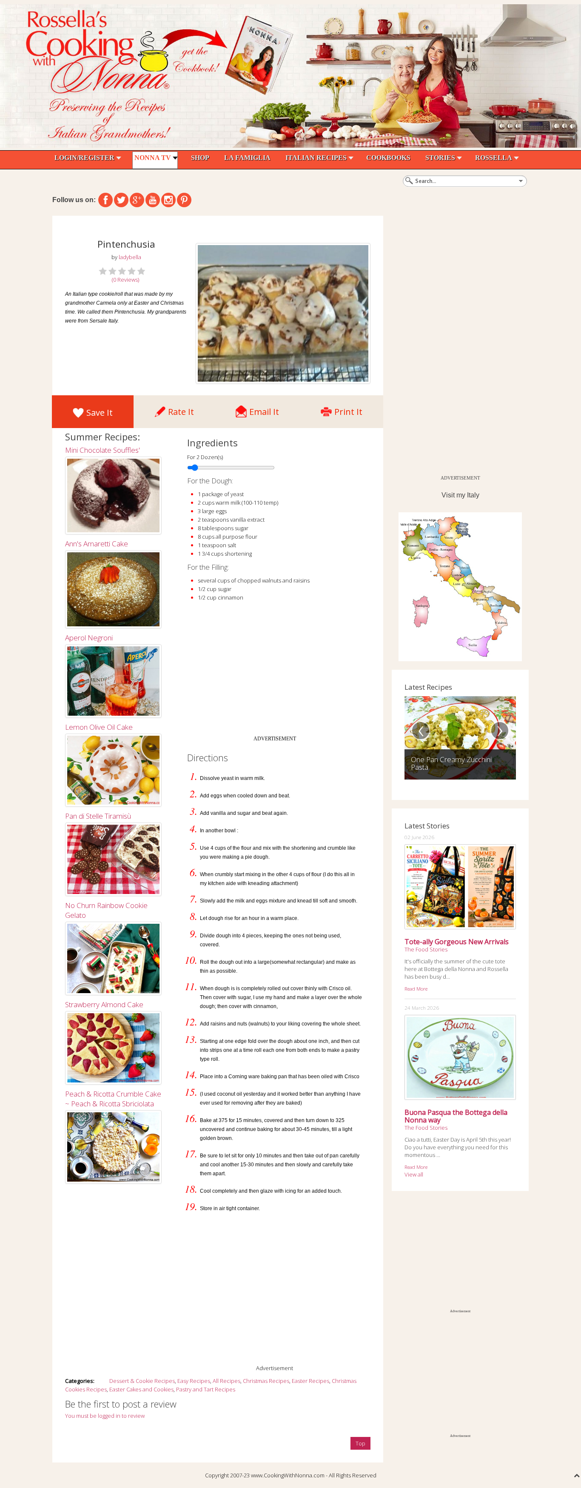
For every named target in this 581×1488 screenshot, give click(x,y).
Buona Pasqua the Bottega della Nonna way (455, 1116)
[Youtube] (153, 200)
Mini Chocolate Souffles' (102, 450)
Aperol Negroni (89, 638)
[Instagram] (168, 200)
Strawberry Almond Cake (104, 1004)
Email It (264, 409)
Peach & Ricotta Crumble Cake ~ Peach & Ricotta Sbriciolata (113, 1098)
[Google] (137, 200)
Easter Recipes (310, 1381)
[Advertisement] (274, 671)
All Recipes (226, 1381)
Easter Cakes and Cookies (141, 1389)
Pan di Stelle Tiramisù (98, 816)
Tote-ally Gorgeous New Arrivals (456, 941)
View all (413, 1174)
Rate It (181, 409)
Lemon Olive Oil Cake (99, 727)
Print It (348, 409)
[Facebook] (105, 200)
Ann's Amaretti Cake (96, 543)
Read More (415, 988)
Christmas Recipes (266, 1381)
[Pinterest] (184, 200)
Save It (99, 412)
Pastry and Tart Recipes (205, 1389)
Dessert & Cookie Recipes (142, 1381)
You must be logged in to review (105, 1415)
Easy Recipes (193, 1381)
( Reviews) (125, 279)
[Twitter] (121, 200)
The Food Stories (425, 949)
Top (360, 1443)
